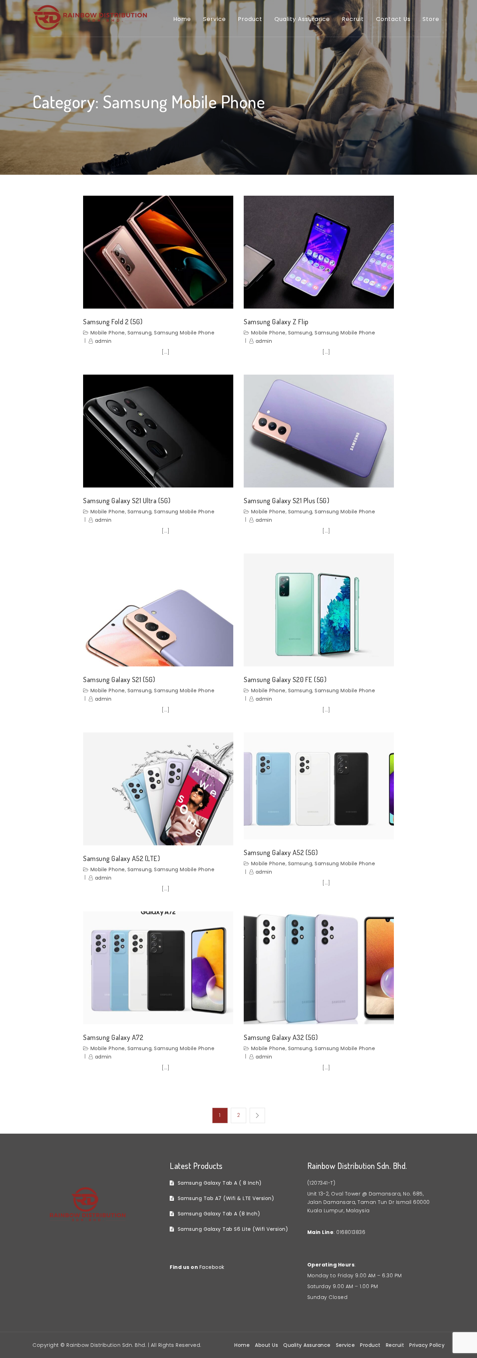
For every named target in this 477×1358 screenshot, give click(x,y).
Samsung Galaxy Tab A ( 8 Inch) (220, 1182)
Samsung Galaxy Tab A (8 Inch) (219, 1213)
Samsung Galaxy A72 (113, 1037)
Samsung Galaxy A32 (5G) (281, 1037)
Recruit (353, 19)
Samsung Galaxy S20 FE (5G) (285, 679)
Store (431, 19)
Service (214, 19)
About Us (266, 1345)
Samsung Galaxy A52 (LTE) (121, 858)
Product (250, 19)
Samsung (139, 332)
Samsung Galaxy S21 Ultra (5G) (127, 500)
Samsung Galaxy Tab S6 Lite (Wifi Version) (233, 1229)
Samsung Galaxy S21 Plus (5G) (286, 500)
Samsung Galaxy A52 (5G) (281, 852)
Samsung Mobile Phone (184, 332)
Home (182, 19)
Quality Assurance (302, 19)
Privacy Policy (427, 1345)
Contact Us (393, 19)
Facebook (212, 1267)
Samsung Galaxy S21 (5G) (119, 679)
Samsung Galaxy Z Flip (276, 321)
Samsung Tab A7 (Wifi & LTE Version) (226, 1198)
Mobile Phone (107, 332)
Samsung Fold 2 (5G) (113, 321)
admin (103, 341)
